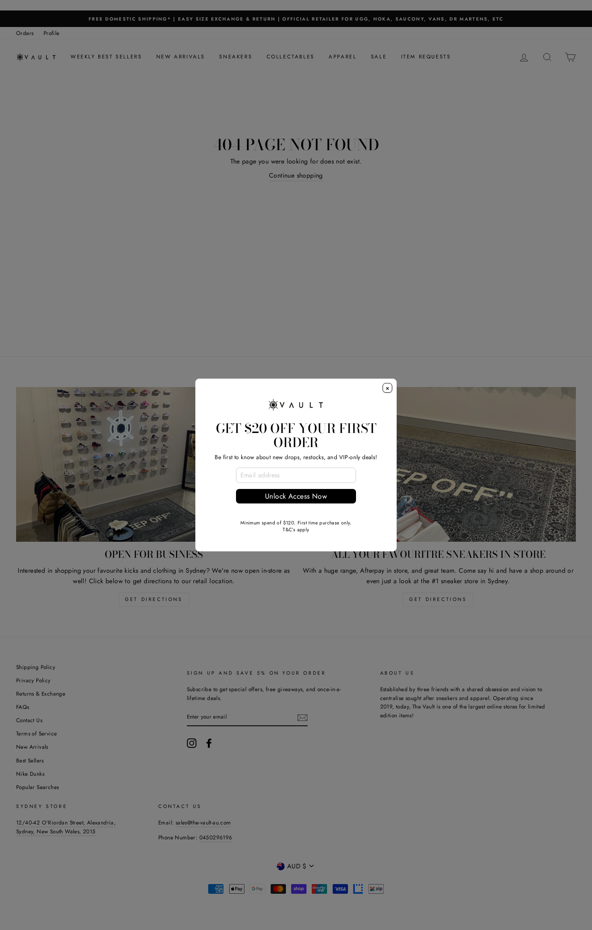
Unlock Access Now (296, 496)
